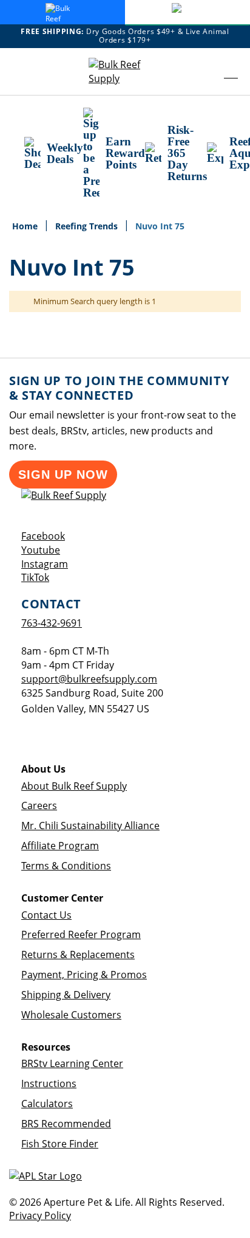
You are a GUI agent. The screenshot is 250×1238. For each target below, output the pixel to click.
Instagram (44, 564)
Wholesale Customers (71, 1014)
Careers (39, 805)
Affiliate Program (60, 845)
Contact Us (46, 915)
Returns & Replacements (78, 954)
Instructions (48, 1083)
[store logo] (125, 72)
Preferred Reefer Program (81, 934)
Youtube (40, 550)
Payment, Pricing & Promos (84, 974)
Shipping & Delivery (65, 994)
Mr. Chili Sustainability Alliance (90, 825)
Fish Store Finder (59, 1143)
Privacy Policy (40, 1215)
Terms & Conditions (66, 865)
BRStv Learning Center (72, 1063)
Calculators (47, 1103)
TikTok (35, 577)
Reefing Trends (87, 226)
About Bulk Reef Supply (74, 786)
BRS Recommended (66, 1123)
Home (26, 226)
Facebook (43, 536)
